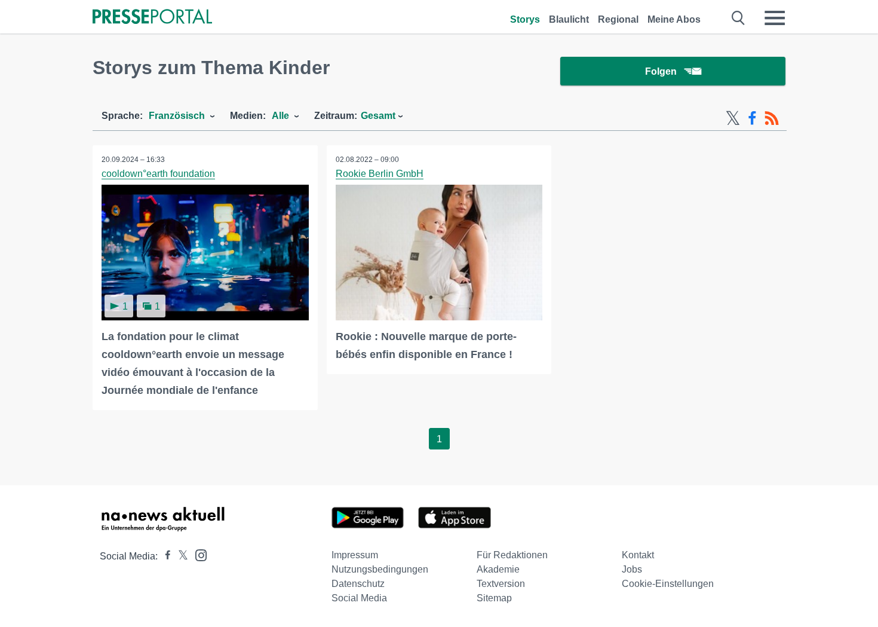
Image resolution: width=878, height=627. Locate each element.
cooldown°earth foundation (158, 174)
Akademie (498, 569)
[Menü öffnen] (774, 18)
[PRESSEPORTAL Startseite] (152, 17)
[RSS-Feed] (771, 118)
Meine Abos (674, 19)
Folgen (661, 71)
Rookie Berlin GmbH (379, 174)
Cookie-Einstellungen (668, 584)
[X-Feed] (733, 118)
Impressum (354, 555)
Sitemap (494, 598)
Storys (525, 19)
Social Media (359, 598)
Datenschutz (358, 584)
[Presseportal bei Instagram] (197, 554)
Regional (618, 19)
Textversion (501, 584)
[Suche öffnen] (738, 18)
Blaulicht (569, 19)
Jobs (632, 569)
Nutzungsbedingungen (379, 569)
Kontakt (638, 555)
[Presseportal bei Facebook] (164, 556)
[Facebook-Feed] (752, 118)
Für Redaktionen (512, 555)
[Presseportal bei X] (179, 556)
